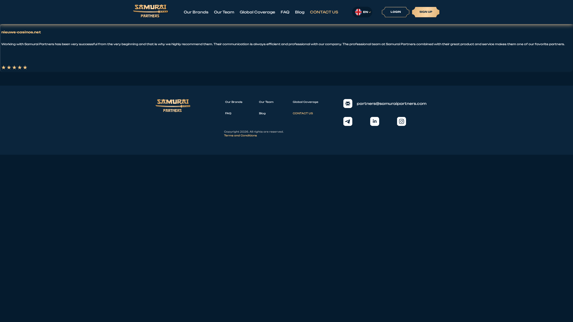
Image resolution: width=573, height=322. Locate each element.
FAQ (285, 12)
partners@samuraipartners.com (387, 103)
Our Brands (196, 12)
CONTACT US (324, 12)
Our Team (224, 12)
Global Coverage (257, 12)
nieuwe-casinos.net (21, 32)
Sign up (425, 11)
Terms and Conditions (240, 135)
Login (396, 11)
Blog (299, 12)
